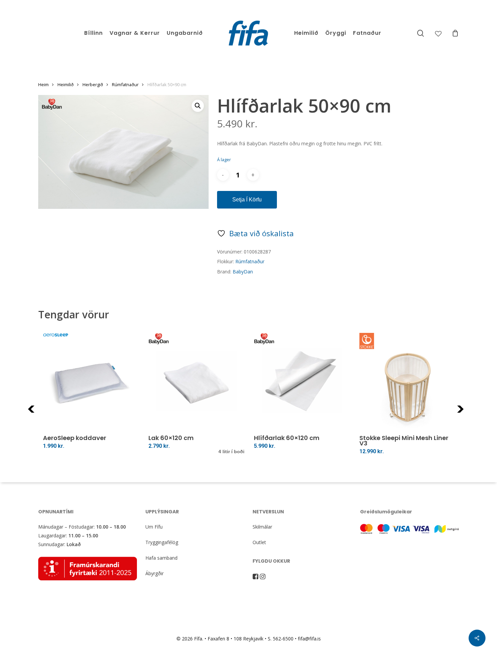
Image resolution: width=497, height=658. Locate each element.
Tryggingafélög (161, 542)
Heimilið (65, 84)
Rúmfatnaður (125, 84)
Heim (43, 84)
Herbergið (92, 84)
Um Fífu (154, 526)
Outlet (259, 542)
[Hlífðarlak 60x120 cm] (302, 381)
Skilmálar (262, 526)
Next (469, 413)
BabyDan (243, 271)
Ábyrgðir (154, 573)
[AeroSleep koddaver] (91, 381)
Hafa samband (161, 558)
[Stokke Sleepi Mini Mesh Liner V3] (407, 381)
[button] (198, 106)
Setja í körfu (247, 199)
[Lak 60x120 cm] (196, 381)
